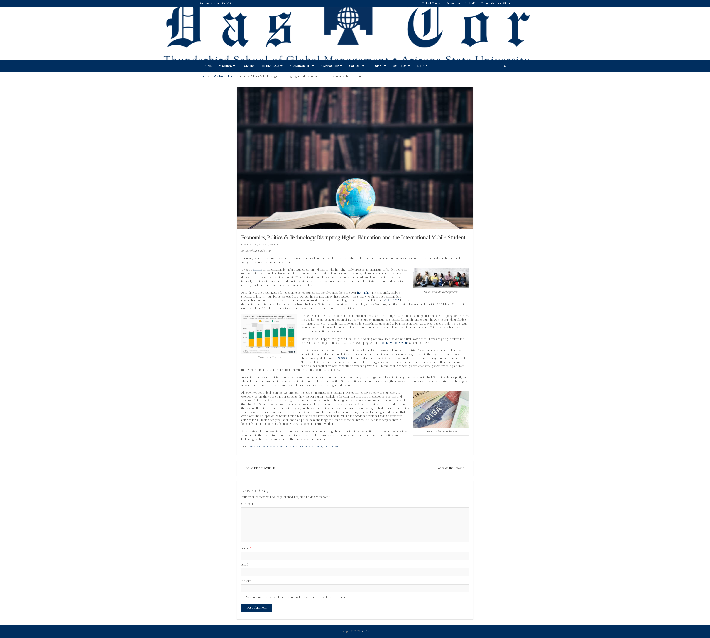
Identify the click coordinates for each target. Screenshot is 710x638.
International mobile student (306, 446)
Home (207, 65)
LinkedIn (470, 3)
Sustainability (300, 65)
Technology (270, 65)
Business (225, 65)
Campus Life (330, 65)
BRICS (251, 446)
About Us (399, 65)
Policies (248, 65)
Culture (355, 65)
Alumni (377, 65)
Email (246, 564)
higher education (277, 446)
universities (331, 446)
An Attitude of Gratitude (260, 468)
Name (246, 548)
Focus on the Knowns (450, 468)
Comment (248, 503)
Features (261, 446)
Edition (422, 65)
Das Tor (365, 631)
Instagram (454, 3)
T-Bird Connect (432, 3)
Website (246, 581)
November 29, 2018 (252, 244)
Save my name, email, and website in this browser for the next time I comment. (296, 597)
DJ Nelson (272, 244)
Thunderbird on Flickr (495, 3)
